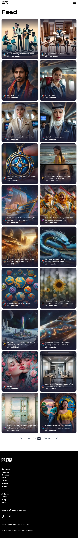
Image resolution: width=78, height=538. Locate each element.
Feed (4, 497)
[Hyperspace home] (5, 2)
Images (5, 472)
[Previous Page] (25, 438)
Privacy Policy (23, 524)
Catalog (6, 469)
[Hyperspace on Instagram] (9, 516)
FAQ (4, 503)
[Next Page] (52, 438)
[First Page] (21, 438)
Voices (5, 484)
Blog (4, 500)
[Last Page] (56, 438)
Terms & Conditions (9, 524)
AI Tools (6, 494)
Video (5, 486)
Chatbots (7, 475)
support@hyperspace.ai (14, 510)
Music (5, 481)
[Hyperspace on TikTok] (3, 516)
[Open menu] (74, 3)
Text (4, 478)
